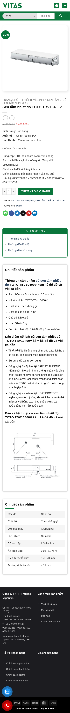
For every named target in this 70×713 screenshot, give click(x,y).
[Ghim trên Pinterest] (29, 213)
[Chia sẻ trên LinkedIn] (34, 213)
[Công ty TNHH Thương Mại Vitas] (13, 5)
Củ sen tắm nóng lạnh (23, 200)
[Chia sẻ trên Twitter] (17, 213)
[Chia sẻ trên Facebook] (11, 213)
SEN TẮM (53, 100)
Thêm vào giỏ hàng (35, 191)
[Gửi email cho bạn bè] (23, 213)
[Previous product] (11, 117)
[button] (56, 6)
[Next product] (5, 117)
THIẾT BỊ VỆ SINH (33, 100)
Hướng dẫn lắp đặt (19, 244)
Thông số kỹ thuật (18, 238)
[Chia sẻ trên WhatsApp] (5, 213)
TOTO (19, 206)
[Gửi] (61, 16)
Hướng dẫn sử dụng (20, 250)
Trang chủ (10, 100)
